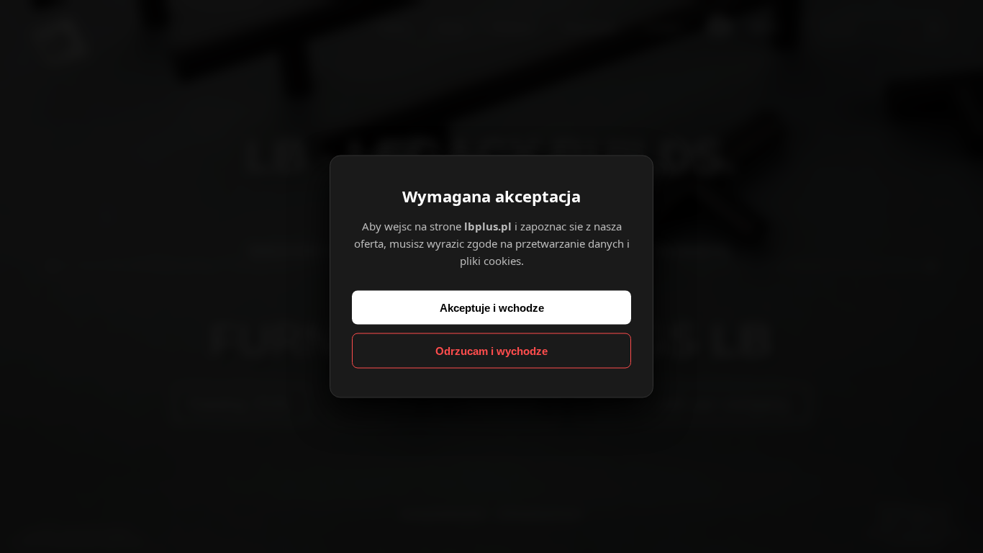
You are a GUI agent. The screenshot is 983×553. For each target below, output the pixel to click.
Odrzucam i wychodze (491, 351)
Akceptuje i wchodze (492, 308)
